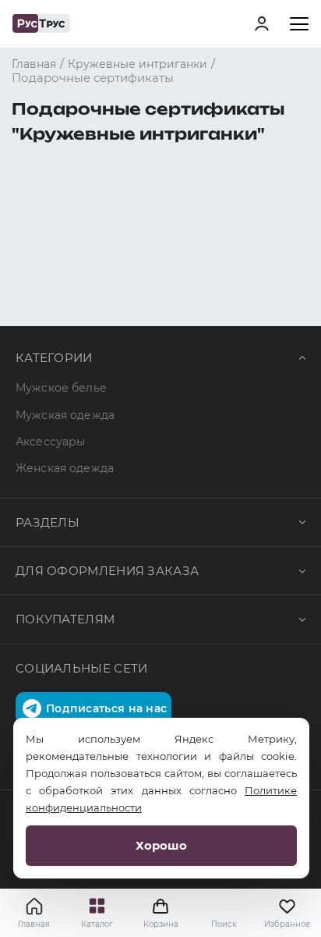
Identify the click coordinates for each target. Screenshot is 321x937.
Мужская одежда (65, 415)
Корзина (160, 912)
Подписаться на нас (106, 708)
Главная (34, 924)
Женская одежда (65, 468)
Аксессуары (50, 442)
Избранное (287, 924)
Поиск (224, 924)
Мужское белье (61, 388)
